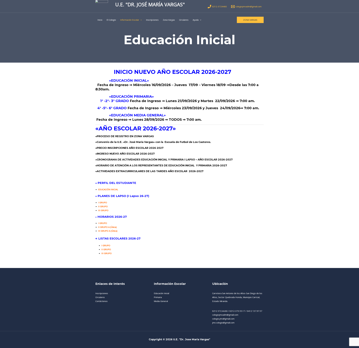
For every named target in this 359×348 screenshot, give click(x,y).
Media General (161, 301)
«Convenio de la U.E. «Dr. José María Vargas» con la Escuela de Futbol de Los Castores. (153, 142)
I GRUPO (103, 202)
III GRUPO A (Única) (107, 230)
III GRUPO (106, 253)
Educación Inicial (161, 293)
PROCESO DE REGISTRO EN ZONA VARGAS (125, 136)
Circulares (183, 19)
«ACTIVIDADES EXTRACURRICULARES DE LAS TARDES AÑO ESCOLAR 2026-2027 (149, 171)
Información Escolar (129, 19)
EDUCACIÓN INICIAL (108, 189)
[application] (140, 20)
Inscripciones (152, 19)
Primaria (158, 297)
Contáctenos (101, 301)
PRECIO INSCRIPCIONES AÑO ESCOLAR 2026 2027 (130, 148)
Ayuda (196, 19)
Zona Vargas (169, 19)
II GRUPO (103, 206)
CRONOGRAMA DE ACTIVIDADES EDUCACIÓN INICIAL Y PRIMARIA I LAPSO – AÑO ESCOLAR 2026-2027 (165, 159)
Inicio (99, 19)
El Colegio (111, 19)
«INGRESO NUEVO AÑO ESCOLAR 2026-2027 (125, 153)
